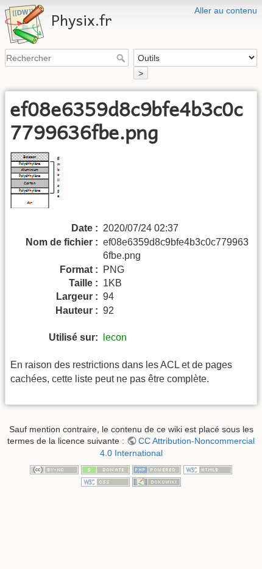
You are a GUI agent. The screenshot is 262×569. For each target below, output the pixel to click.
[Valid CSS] (105, 481)
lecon (115, 337)
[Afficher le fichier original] (46, 186)
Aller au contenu (225, 10)
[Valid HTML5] (207, 469)
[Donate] (105, 469)
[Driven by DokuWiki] (156, 481)
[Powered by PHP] (156, 469)
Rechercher (122, 58)
